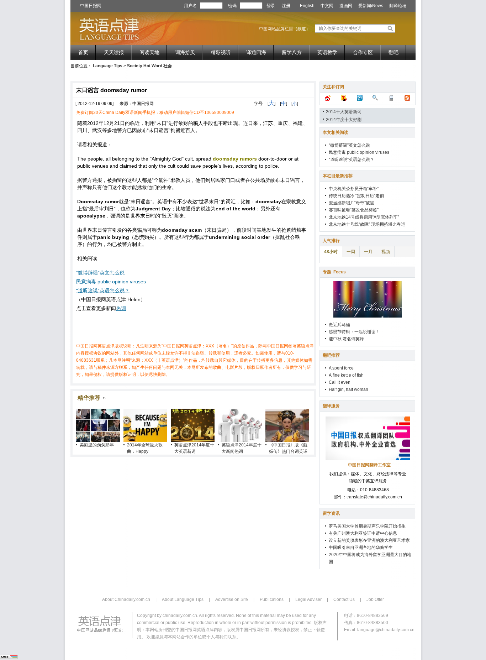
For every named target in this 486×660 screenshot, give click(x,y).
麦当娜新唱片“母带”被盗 (351, 202)
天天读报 (114, 52)
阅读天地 (149, 52)
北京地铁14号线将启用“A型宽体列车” (364, 217)
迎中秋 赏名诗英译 (346, 338)
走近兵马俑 (339, 324)
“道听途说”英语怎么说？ (103, 290)
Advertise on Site (231, 599)
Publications (272, 599)
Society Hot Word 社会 (149, 65)
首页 (83, 52)
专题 (334, 271)
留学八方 (292, 52)
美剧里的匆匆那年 (97, 444)
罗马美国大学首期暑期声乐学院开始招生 (367, 526)
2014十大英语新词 (343, 111)
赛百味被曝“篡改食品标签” (354, 210)
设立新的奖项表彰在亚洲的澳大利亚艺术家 (369, 540)
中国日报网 (90, 5)
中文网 (327, 5)
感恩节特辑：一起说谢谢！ (354, 331)
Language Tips (107, 65)
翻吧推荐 (331, 355)
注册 (286, 5)
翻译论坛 (397, 5)
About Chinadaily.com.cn (126, 599)
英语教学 (327, 52)
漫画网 (345, 5)
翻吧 (393, 52)
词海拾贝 (185, 52)
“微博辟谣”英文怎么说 (100, 273)
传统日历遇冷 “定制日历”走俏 (356, 195)
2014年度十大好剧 (343, 119)
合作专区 (363, 52)
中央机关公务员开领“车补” (354, 188)
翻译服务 (331, 405)
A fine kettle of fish (346, 375)
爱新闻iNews (370, 5)
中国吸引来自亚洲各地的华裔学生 (361, 547)
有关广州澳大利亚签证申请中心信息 (363, 533)
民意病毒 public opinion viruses (111, 281)
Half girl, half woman (348, 389)
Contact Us (344, 599)
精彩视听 (221, 52)
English (307, 5)
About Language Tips (183, 599)
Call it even (339, 382)
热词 (121, 308)
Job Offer (375, 599)
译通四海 (256, 52)
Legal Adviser (308, 599)
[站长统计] (9, 657)
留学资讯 (331, 513)
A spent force (341, 368)
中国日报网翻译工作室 (369, 464)
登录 (270, 5)
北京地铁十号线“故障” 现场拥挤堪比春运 (367, 224)
